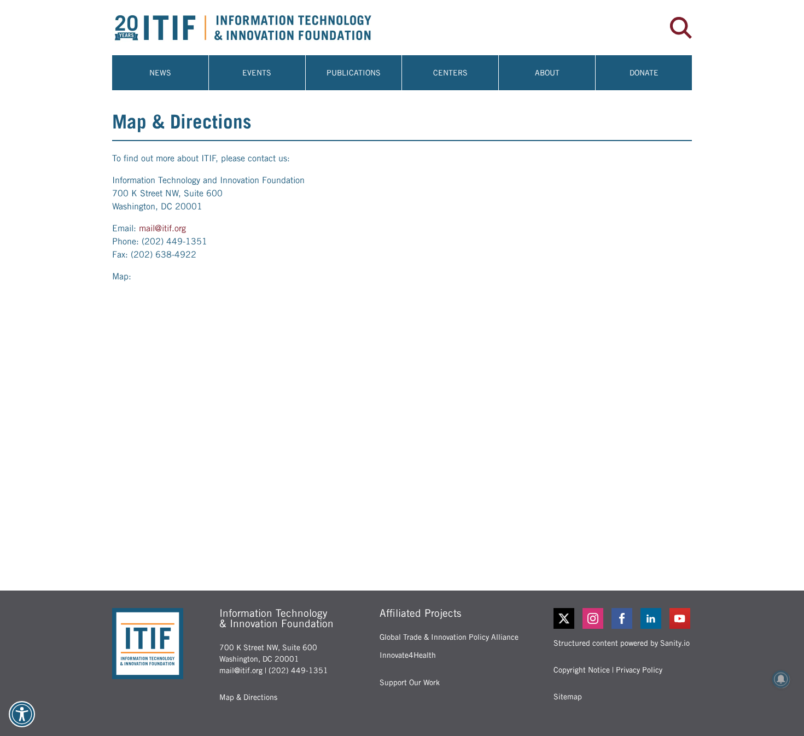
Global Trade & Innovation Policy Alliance (449, 637)
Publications (354, 72)
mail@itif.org (162, 228)
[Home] (257, 27)
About (547, 72)
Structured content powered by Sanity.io (622, 643)
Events (256, 72)
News (160, 72)
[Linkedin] (651, 618)
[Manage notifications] (781, 679)
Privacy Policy (639, 670)
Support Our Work (410, 682)
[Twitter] (564, 618)
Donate (644, 72)
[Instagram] (593, 618)
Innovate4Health (408, 655)
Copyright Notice (582, 670)
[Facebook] (622, 618)
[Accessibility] (22, 714)
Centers (450, 72)
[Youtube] (680, 618)
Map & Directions (248, 697)
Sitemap (568, 696)
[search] (681, 28)
